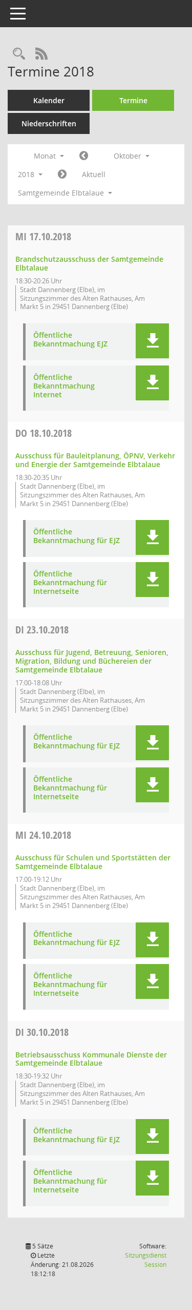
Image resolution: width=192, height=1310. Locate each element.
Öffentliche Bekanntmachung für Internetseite (70, 582)
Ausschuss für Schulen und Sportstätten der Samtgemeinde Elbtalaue (92, 862)
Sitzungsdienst (145, 1260)
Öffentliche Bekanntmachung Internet (64, 386)
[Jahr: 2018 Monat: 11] (62, 174)
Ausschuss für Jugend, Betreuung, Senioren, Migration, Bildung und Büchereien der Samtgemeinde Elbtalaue (91, 661)
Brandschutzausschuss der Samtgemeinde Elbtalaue (89, 263)
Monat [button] (46, 156)
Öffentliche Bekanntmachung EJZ (70, 340)
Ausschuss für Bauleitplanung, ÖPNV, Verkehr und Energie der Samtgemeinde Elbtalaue (95, 460)
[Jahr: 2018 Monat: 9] (84, 156)
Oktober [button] (128, 156)
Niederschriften (49, 123)
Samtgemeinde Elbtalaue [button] (62, 193)
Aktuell (93, 174)
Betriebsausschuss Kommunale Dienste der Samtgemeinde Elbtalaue (91, 1059)
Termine (133, 100)
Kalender (49, 100)
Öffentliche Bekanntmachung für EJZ (76, 536)
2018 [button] (27, 174)
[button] (152, 340)
